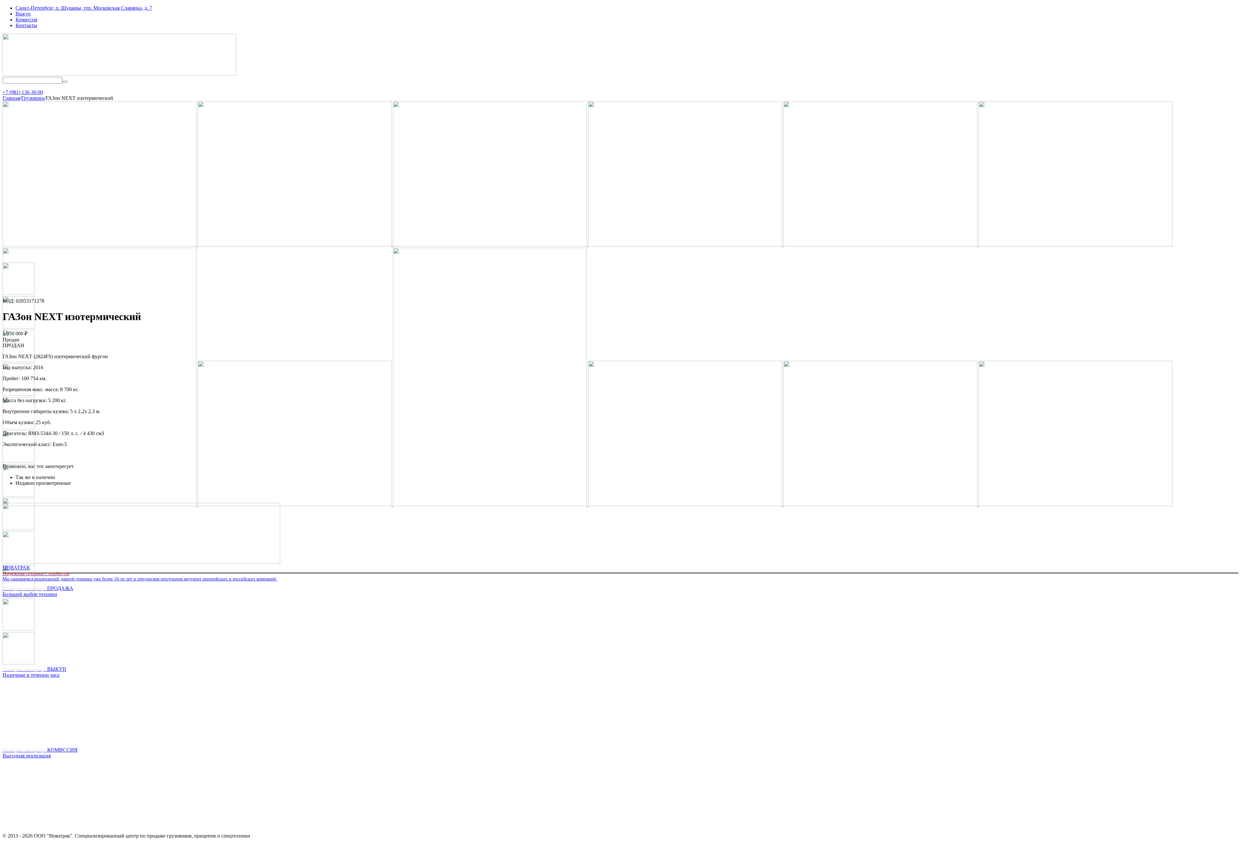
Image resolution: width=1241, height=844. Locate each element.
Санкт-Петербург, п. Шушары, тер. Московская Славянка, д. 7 (84, 8)
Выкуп (23, 13)
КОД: (9, 301)
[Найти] (65, 82)
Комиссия (26, 19)
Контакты (26, 25)
